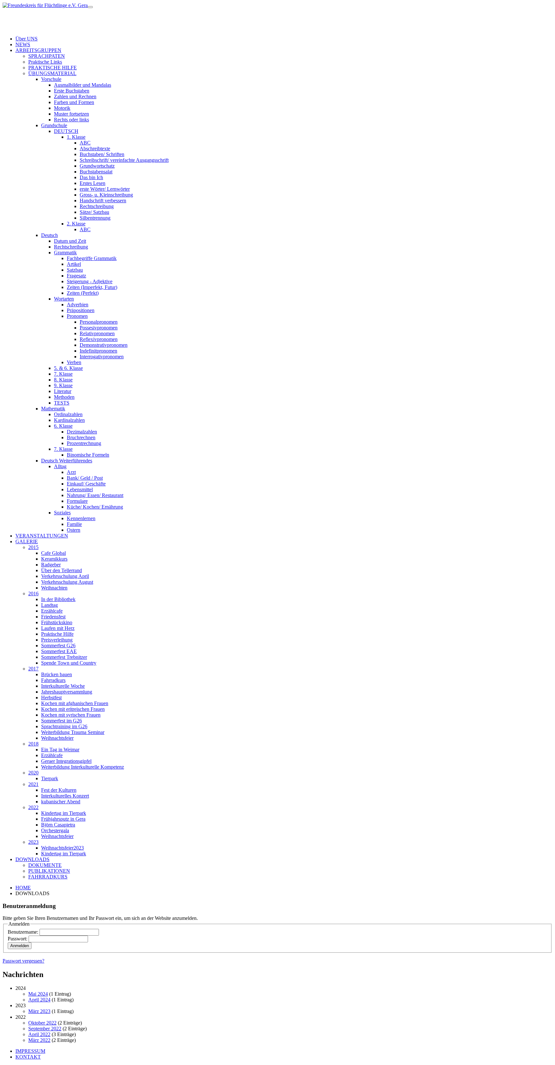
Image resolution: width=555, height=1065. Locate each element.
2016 (33, 593)
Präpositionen (80, 310)
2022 (33, 807)
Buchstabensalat (96, 171)
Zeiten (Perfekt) (83, 293)
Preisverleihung (57, 639)
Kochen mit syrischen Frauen (71, 715)
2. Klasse (76, 223)
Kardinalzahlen (69, 420)
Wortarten (64, 298)
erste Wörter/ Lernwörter (105, 189)
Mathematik (53, 408)
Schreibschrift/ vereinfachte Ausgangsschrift (124, 160)
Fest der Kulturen (58, 790)
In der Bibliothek (58, 599)
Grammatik (65, 252)
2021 (33, 784)
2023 (33, 842)
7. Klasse (63, 374)
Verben (74, 362)
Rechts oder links (71, 119)
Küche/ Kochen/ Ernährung (95, 507)
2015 (33, 547)
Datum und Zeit (70, 241)
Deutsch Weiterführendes (66, 460)
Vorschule (51, 79)
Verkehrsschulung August (67, 582)
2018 (33, 743)
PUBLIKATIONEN (49, 871)
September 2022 (44, 1028)
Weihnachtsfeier (57, 738)
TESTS (61, 403)
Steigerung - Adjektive (89, 281)
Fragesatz (76, 275)
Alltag (60, 466)
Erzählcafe (52, 611)
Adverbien (77, 304)
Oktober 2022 (42, 1023)
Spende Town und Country (68, 663)
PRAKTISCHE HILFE (52, 67)
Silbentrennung (95, 218)
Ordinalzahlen (68, 414)
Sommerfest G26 (58, 645)
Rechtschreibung (97, 206)
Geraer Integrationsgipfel (66, 761)
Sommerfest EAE (59, 651)
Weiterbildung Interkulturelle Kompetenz (82, 767)
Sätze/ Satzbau (94, 212)
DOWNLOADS (32, 859)
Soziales (62, 512)
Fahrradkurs (53, 680)
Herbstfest (51, 697)
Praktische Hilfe (57, 634)
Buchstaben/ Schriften (102, 154)
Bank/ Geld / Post (85, 478)
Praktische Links (45, 62)
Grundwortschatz (97, 166)
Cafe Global (53, 553)
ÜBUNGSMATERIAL (52, 73)
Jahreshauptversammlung (66, 691)
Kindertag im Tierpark (63, 813)
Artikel (74, 264)
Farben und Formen (74, 102)
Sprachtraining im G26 (64, 726)
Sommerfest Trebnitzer (64, 657)
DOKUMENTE (45, 865)
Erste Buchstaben (71, 90)
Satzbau (75, 270)
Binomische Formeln (88, 455)
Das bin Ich (91, 177)
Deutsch (49, 235)
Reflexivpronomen (99, 339)
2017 (33, 668)
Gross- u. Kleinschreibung (106, 194)
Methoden (64, 397)
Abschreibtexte (95, 148)
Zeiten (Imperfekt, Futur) (92, 287)
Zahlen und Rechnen (75, 96)
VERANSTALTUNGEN (41, 535)
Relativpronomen (97, 333)
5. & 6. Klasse (68, 368)
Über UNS (26, 38)
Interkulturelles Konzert (65, 796)
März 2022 (39, 1040)
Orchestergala (55, 830)
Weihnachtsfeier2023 (62, 848)
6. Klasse (63, 426)
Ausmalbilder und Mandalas (82, 85)
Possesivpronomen (99, 327)
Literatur (62, 391)
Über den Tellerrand (61, 570)
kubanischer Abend (60, 801)
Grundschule (54, 125)
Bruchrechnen (81, 437)
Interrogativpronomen (102, 356)
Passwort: (17, 938)
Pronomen (77, 316)
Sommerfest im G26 (61, 720)
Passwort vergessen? (23, 961)
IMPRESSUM (30, 1051)
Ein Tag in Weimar (60, 749)
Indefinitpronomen (98, 351)
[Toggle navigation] (90, 7)
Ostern (73, 530)
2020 (33, 772)
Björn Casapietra (58, 824)
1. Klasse (76, 137)
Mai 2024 (38, 994)
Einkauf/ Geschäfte (86, 483)
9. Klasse (63, 385)
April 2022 (39, 1034)
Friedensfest (53, 616)
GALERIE (26, 541)
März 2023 (39, 1011)
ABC (85, 142)
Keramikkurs (54, 559)
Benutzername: (23, 932)
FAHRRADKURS (47, 876)
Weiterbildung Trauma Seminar (72, 732)
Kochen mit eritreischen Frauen (73, 709)
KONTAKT (28, 1057)
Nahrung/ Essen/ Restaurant (95, 495)
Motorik (62, 108)
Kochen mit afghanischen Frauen (74, 703)
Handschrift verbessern (103, 200)
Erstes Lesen (92, 183)
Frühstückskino (56, 622)
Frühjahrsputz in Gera (63, 819)
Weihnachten (54, 587)
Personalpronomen (99, 322)
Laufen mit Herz (58, 628)
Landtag (49, 605)
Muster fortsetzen (71, 114)
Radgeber (51, 564)
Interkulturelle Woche (63, 686)
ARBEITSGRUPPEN (38, 50)
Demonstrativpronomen (104, 345)
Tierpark (49, 778)
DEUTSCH (66, 131)
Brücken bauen (56, 674)
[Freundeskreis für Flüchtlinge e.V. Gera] (45, 5)
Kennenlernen (81, 518)
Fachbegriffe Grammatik (92, 258)
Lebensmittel (80, 489)
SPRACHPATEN (46, 56)
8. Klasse (63, 379)
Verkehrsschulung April (65, 576)
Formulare (77, 501)
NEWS (22, 44)
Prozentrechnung (84, 443)
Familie (74, 524)
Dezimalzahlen (82, 431)
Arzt (71, 472)
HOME (23, 887)
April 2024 (39, 999)
